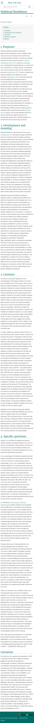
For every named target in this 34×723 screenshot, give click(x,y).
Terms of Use (23, 718)
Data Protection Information (9, 718)
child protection (15, 502)
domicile (12, 77)
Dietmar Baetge (7, 22)
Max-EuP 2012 (14, 3)
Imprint (3, 720)
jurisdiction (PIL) (13, 72)
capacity (11, 463)
